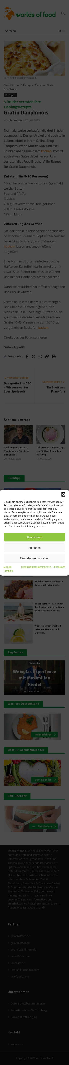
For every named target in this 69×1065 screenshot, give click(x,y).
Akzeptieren (35, 537)
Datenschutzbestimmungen (36, 566)
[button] (63, 494)
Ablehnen (35, 548)
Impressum (59, 566)
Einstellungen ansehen (34, 558)
